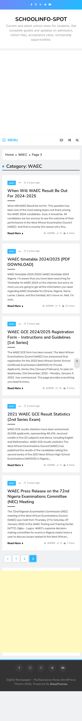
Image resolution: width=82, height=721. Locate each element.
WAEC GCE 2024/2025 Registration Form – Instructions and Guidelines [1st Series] (40, 337)
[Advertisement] (41, 91)
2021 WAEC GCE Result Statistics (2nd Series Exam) (38, 416)
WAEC (11, 183)
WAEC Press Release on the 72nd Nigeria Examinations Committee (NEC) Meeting (38, 496)
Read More (14, 233)
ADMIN (51, 233)
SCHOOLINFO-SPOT (41, 19)
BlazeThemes (58, 684)
